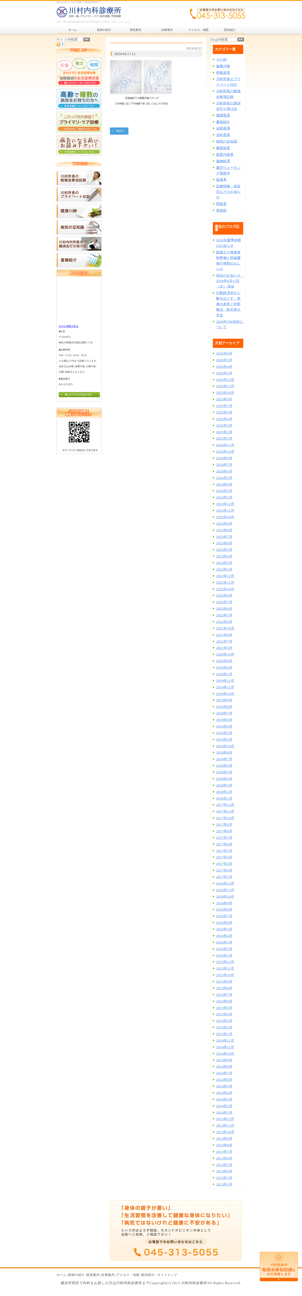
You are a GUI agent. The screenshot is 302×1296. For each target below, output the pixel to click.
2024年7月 (224, 465)
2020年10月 (225, 654)
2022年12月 (225, 576)
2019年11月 (225, 687)
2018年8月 (224, 753)
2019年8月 (224, 707)
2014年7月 (224, 1073)
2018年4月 (224, 779)
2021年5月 (224, 648)
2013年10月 (225, 1132)
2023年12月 (225, 504)
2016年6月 (224, 923)
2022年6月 (224, 609)
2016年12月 (225, 883)
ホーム (61, 1275)
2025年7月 (224, 406)
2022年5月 (224, 615)
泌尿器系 (223, 128)
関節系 (221, 204)
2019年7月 (224, 713)
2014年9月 (224, 1060)
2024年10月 (225, 452)
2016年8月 (224, 910)
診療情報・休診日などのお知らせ (228, 191)
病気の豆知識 (226, 141)
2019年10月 (225, 694)
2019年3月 (224, 733)
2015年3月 (224, 1021)
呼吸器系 (223, 73)
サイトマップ (167, 1275)
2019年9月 (224, 700)
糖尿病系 (223, 148)
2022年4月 (224, 622)
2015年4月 (224, 1014)
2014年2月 (224, 1106)
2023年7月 (224, 537)
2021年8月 (224, 635)
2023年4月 (224, 556)
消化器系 (223, 135)
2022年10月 (225, 589)
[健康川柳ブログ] (79, 217)
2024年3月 (224, 491)
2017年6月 (224, 844)
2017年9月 (224, 825)
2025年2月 (224, 432)
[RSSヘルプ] (62, 45)
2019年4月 (224, 726)
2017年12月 (225, 805)
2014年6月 (224, 1080)
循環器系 (223, 115)
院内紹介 (147, 1275)
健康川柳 (223, 66)
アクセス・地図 (127, 1275)
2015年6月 (224, 1001)
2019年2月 (224, 740)
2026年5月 (224, 360)
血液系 (221, 180)
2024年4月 (224, 484)
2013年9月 (224, 1139)
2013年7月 (224, 1152)
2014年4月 (224, 1093)
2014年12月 (225, 1041)
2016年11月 (225, 890)
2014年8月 (224, 1067)
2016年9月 (224, 903)
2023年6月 (224, 543)
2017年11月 (225, 811)
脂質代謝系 (225, 155)
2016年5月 (224, 929)
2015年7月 (224, 995)
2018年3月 (224, 785)
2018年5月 (224, 772)
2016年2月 (224, 949)
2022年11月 (225, 583)
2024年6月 (224, 471)
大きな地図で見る (68, 326)
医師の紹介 (76, 1275)
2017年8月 (224, 831)
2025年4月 (224, 419)
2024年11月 (225, 445)
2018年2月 (224, 792)
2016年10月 (225, 897)
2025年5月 (224, 412)
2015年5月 (224, 1008)
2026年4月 (224, 367)
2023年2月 (224, 569)
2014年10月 (225, 1054)
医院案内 (93, 1275)
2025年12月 (225, 380)
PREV (120, 131)
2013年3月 (224, 1178)
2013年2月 (224, 1184)
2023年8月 (224, 530)
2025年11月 (225, 386)
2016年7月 (224, 916)
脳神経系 (223, 161)
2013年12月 (225, 1119)
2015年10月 (225, 975)
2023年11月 (225, 511)
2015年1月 (224, 1034)
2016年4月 (224, 936)
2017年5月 (224, 851)
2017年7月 (224, 838)
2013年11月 (225, 1125)
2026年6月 (224, 354)
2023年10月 (225, 517)
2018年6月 (224, 766)
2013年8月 (224, 1145)
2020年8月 (224, 661)
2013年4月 (224, 1171)
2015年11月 (225, 968)
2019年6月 (224, 720)
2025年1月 (224, 438)
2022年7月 (224, 602)
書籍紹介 (223, 122)
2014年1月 (224, 1113)
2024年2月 (224, 497)
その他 (221, 60)
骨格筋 (221, 210)
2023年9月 (224, 524)
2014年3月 (224, 1099)
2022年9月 (224, 596)
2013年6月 (224, 1158)
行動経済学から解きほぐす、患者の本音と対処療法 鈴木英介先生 (228, 304)
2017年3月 (224, 864)
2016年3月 (224, 942)
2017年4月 (224, 857)
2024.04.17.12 (124, 54)
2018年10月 (225, 746)
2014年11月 (225, 1047)
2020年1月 (224, 674)
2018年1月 (224, 799)
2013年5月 (224, 1165)
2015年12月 (225, 962)
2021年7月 (224, 641)
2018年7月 (224, 759)
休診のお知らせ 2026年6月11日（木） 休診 (230, 281)
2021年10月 (225, 628)
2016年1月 (224, 956)
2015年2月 (224, 1027)
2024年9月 (224, 458)
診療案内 (108, 1275)
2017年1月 (224, 877)
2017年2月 (224, 870)
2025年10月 (225, 393)
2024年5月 (224, 478)
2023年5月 (224, 550)
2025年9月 (224, 399)
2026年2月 (224, 373)
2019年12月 (225, 681)
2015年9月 (224, 982)
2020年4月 (224, 668)
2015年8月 (224, 988)
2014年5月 (224, 1086)
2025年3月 (224, 426)
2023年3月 (224, 563)
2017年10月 (225, 818)
